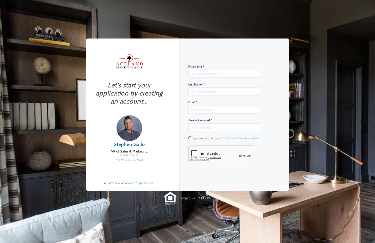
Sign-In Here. (145, 183)
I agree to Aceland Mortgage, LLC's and (225, 138)
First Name (196, 66)
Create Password (200, 120)
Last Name (196, 84)
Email (192, 102)
